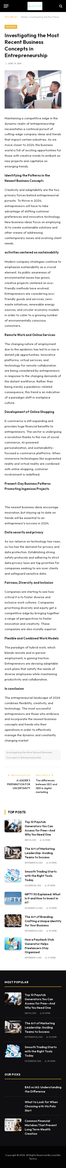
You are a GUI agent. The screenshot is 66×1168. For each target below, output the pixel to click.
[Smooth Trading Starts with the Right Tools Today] (13, 875)
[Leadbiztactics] (35, 6)
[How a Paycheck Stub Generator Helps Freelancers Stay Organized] (13, 943)
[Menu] (6, 6)
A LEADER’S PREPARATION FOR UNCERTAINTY (18, 784)
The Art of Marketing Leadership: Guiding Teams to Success (40, 853)
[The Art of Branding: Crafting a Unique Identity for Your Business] (13, 920)
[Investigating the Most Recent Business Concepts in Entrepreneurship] (33, 107)
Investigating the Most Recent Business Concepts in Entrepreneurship (29, 755)
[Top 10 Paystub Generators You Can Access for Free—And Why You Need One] (13, 825)
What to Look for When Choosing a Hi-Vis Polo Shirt (41, 1106)
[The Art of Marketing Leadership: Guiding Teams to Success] (13, 852)
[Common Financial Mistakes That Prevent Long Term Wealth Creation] (13, 1124)
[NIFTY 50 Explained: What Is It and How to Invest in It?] (13, 898)
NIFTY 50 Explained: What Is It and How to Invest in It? (42, 898)
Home (24, 17)
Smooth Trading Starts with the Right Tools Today (41, 876)
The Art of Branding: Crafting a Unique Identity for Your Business (43, 921)
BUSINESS (11, 27)
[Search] (60, 6)
